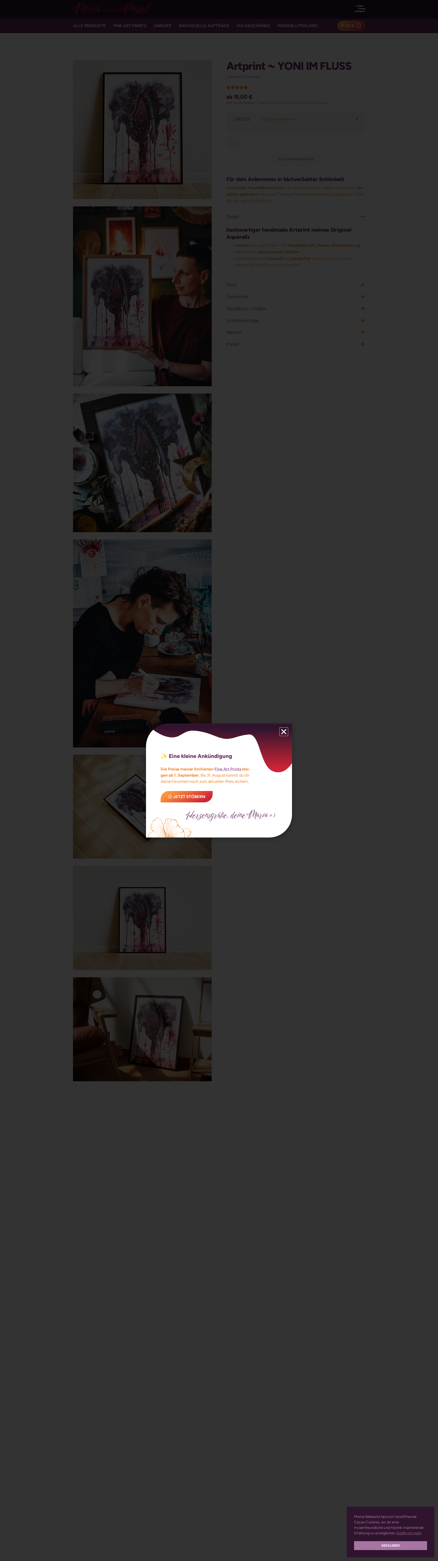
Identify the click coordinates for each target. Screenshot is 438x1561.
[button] (283, 731)
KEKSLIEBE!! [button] (390, 1545)
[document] (219, 780)
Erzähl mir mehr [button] (409, 1533)
